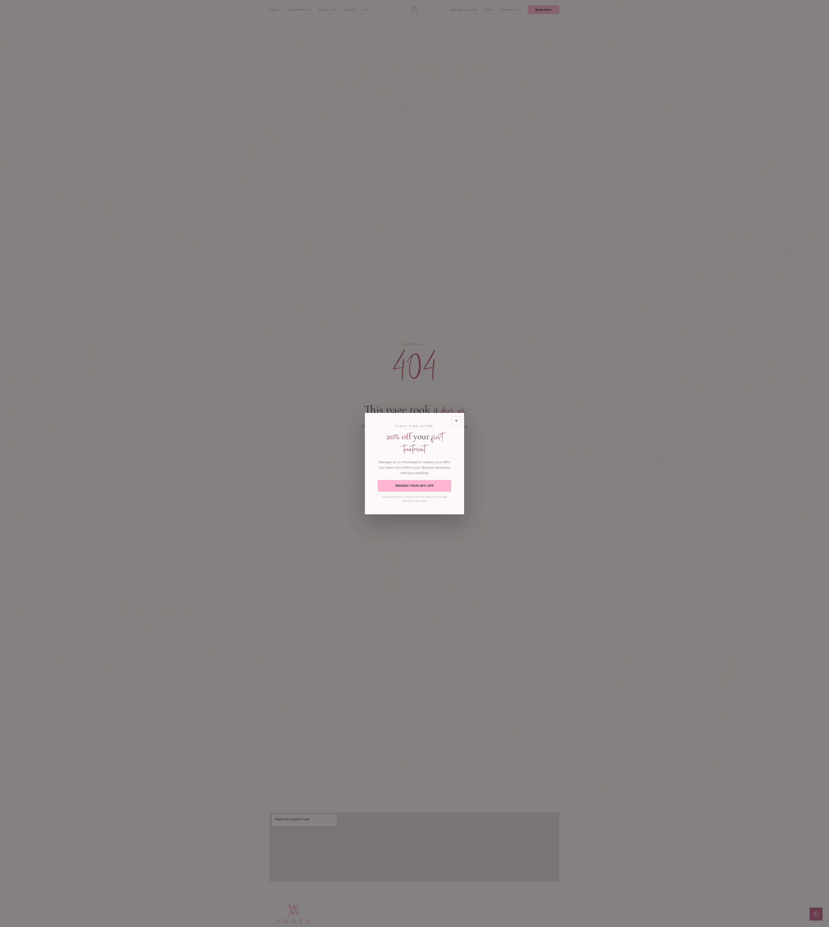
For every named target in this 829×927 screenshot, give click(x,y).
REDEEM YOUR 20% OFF (414, 486)
